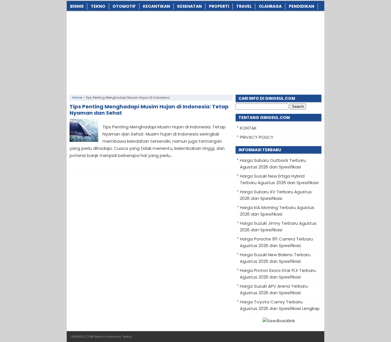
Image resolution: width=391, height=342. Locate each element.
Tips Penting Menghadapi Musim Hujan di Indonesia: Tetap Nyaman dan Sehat (149, 109)
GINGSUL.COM (82, 336)
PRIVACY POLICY (256, 137)
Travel (244, 6)
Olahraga (270, 6)
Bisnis (77, 6)
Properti (219, 6)
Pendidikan (301, 6)
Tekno (98, 6)
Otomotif (124, 6)
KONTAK (248, 128)
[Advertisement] (195, 52)
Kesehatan (189, 6)
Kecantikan (156, 6)
